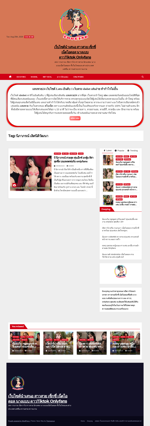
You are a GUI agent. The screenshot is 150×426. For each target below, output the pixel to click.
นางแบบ (81, 153)
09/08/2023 (60, 166)
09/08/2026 (19, 351)
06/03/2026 (119, 351)
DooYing (57, 153)
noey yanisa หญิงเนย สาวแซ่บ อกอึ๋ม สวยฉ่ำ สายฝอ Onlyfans (126, 204)
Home (83, 421)
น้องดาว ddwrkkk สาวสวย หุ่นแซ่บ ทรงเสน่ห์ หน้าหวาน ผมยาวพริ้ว (126, 189)
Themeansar (50, 421)
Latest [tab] (108, 151)
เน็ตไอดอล (127, 159)
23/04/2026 (85, 351)
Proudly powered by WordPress (19, 421)
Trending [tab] (134, 151)
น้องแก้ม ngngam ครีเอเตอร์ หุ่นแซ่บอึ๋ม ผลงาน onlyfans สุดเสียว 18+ (125, 164)
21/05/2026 (52, 351)
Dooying (21, 77)
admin (71, 166)
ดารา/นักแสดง (62, 77)
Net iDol (47, 77)
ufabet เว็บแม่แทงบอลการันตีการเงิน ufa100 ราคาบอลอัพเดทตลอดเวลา (118, 421)
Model (34, 77)
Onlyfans (78, 77)
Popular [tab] (120, 151)
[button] (143, 77)
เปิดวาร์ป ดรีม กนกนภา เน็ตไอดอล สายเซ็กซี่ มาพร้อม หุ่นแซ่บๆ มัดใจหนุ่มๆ (126, 176)
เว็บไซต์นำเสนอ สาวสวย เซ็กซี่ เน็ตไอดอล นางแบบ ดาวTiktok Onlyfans (75, 52)
